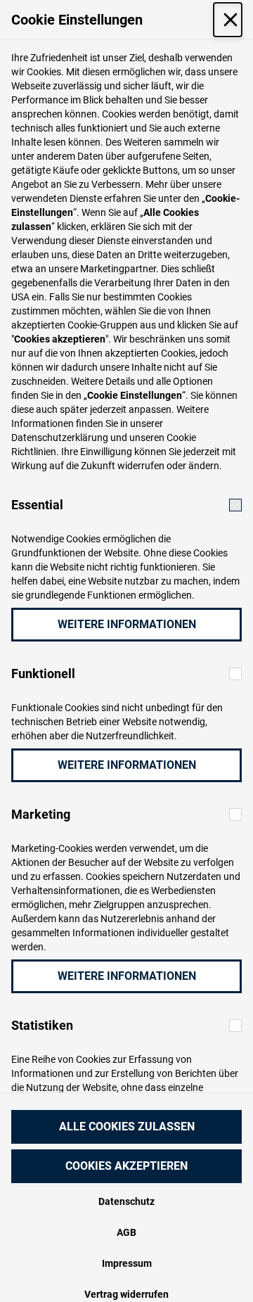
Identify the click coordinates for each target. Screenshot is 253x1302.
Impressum (127, 1263)
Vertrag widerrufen (126, 1294)
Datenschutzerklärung (59, 437)
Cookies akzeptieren (126, 1166)
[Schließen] (228, 20)
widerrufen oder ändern (168, 465)
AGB (126, 1232)
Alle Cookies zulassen (127, 1126)
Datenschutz (126, 1201)
